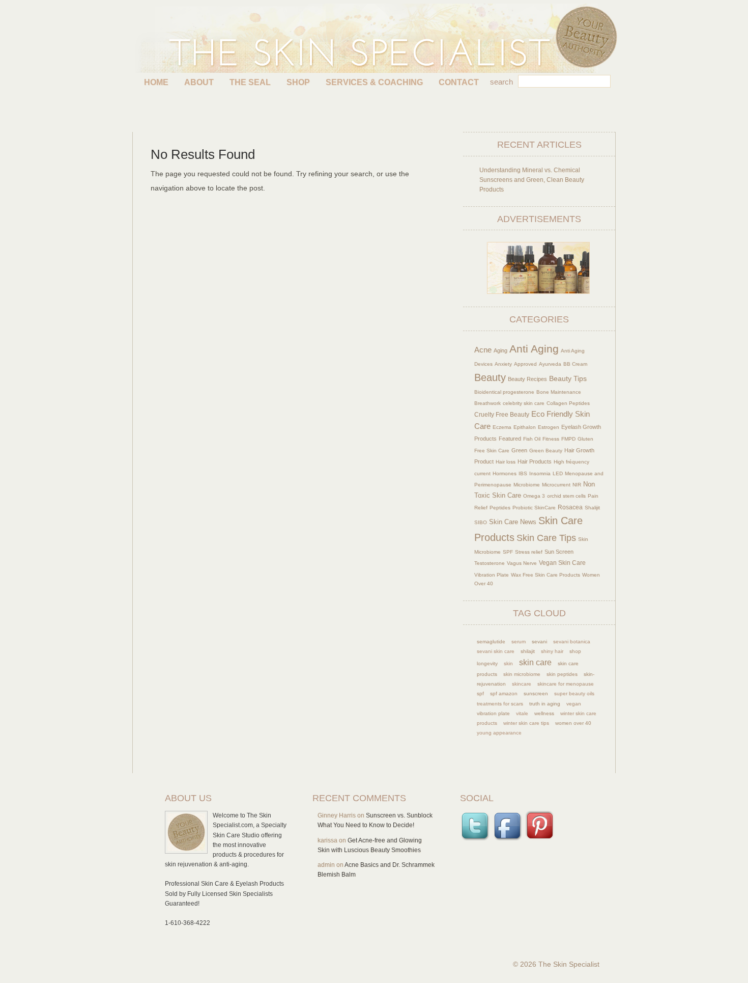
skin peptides (562, 674)
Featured (510, 438)
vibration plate (493, 713)
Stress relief (528, 552)
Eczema (502, 427)
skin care (535, 662)
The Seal (250, 82)
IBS (523, 473)
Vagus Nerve (522, 563)
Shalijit (592, 507)
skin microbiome (521, 674)
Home (156, 82)
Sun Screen (558, 552)
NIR (576, 484)
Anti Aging (534, 349)
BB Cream (575, 364)
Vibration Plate (491, 575)
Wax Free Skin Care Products (545, 575)
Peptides (500, 507)
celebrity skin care (523, 403)
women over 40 (573, 723)
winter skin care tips (526, 723)
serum (518, 641)
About (199, 82)
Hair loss (505, 462)
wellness (544, 713)
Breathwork (487, 403)
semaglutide (491, 641)
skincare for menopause (565, 684)
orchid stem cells (566, 496)
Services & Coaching (374, 82)
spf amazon (503, 693)
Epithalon (524, 427)
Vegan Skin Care (562, 562)
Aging (500, 350)
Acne (483, 350)
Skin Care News (512, 522)
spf (480, 693)
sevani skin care (495, 651)
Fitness (550, 439)
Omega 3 (534, 496)
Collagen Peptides (568, 403)
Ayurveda (550, 364)
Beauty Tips (568, 378)
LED (558, 473)
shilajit (528, 651)
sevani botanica (571, 641)
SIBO (480, 522)
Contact (459, 82)
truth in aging (544, 703)
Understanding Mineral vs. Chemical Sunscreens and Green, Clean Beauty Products (531, 180)
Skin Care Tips (546, 538)
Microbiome (526, 484)
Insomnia (540, 473)
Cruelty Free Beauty (501, 414)
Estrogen (548, 427)
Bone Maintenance (558, 392)
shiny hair (552, 651)
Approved (525, 364)
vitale (522, 713)
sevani (539, 641)
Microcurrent (556, 484)
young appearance (499, 732)
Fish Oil (531, 439)
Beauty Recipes (527, 379)
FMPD (568, 439)
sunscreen (536, 693)
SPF (508, 552)
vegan (573, 703)
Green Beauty (545, 450)
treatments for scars (500, 703)
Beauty (490, 377)
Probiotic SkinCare (534, 507)
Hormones (504, 473)
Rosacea (570, 507)
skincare (521, 684)
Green (519, 450)
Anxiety (503, 364)
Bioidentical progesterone (504, 392)
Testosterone (489, 563)
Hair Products (534, 461)
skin (508, 663)
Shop (298, 82)
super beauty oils (574, 693)
